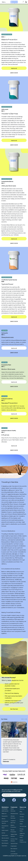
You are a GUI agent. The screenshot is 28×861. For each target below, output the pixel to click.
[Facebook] (14, 800)
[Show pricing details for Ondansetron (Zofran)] (4, 400)
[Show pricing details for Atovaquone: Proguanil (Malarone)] (4, 36)
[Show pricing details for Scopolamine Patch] (4, 366)
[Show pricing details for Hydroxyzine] (4, 334)
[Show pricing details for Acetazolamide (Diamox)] (4, 183)
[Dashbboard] (23, 1)
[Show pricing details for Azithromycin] (4, 111)
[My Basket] (26, 2)
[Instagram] (3, 800)
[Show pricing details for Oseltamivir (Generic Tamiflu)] (4, 432)
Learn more (14, 72)
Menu (4, 2)
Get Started (14, 709)
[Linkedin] (24, 800)
